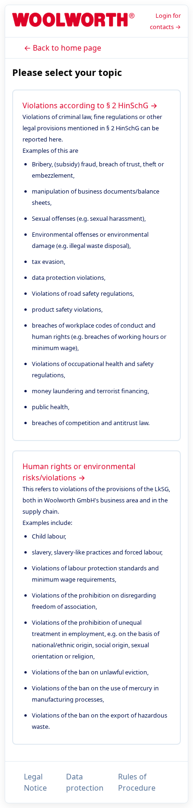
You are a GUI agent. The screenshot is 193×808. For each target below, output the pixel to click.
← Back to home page (62, 48)
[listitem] (96, 265)
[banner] (73, 21)
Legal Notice (35, 782)
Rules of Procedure (137, 782)
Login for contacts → (165, 21)
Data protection (85, 782)
